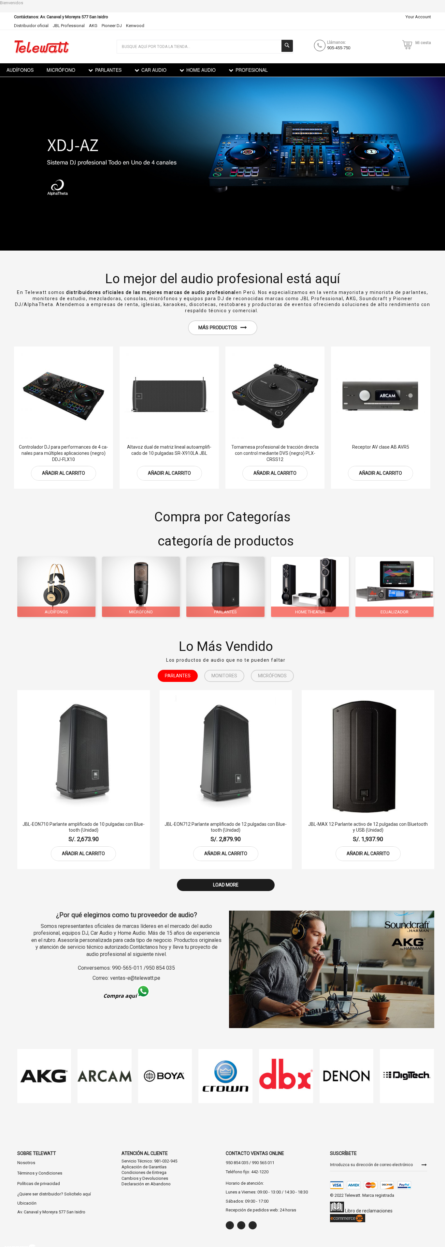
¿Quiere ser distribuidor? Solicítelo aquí (54, 1194)
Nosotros (26, 1162)
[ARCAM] (105, 1076)
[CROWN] (225, 1076)
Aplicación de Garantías (144, 1166)
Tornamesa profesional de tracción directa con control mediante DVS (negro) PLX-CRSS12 (275, 453)
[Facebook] (230, 1225)
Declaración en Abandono (146, 1183)
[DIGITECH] (407, 1076)
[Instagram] (253, 1225)
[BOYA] (165, 1076)
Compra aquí (120, 995)
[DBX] (286, 1076)
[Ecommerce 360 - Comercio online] (347, 1220)
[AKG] (44, 1076)
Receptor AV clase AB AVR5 (380, 447)
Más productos (217, 328)
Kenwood (135, 25)
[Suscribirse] (424, 1164)
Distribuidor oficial (31, 25)
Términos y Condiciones (39, 1173)
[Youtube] (241, 1225)
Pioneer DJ (112, 25)
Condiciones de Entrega (144, 1172)
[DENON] (347, 1076)
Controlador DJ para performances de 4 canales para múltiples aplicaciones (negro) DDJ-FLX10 (63, 453)
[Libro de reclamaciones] (337, 1210)
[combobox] (205, 46)
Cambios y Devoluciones (145, 1178)
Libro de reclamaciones (368, 1210)
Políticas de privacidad (38, 1183)
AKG (93, 25)
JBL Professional (69, 25)
